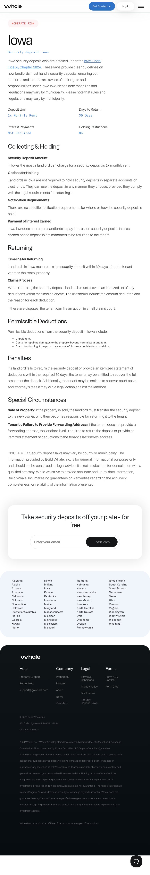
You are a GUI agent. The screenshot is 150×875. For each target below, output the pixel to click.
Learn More (102, 542)
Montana (82, 580)
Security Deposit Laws (89, 701)
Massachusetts (53, 612)
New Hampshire (86, 592)
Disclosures (88, 693)
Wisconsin (115, 619)
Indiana (48, 584)
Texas (112, 596)
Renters (61, 683)
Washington (116, 612)
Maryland (50, 608)
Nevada (81, 588)
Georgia (17, 619)
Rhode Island (117, 580)
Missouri (49, 627)
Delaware (17, 608)
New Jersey (84, 596)
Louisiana (50, 600)
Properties (62, 676)
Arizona (16, 588)
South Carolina (118, 584)
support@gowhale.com (34, 690)
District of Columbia (24, 612)
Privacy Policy (89, 686)
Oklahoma (83, 619)
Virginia (113, 608)
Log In (125, 6)
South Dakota (117, 588)
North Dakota (85, 612)
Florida (16, 616)
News (59, 696)
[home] (13, 6)
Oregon (81, 623)
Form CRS (112, 686)
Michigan (49, 616)
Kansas (48, 592)
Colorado (17, 600)
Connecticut (19, 604)
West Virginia (117, 616)
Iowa (47, 588)
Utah (112, 600)
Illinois (48, 580)
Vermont (114, 604)
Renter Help (27, 683)
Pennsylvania (85, 627)
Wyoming (115, 623)
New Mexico (84, 600)
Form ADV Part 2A (112, 678)
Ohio (79, 616)
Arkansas (17, 592)
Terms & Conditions (87, 678)
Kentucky (50, 596)
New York (82, 604)
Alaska (16, 584)
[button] (102, 6)
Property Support (30, 676)
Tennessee (115, 592)
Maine (48, 604)
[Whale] (30, 657)
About (59, 690)
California (18, 596)
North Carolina (86, 608)
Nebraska (83, 584)
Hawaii (16, 623)
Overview (62, 703)
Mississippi (50, 623)
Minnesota (50, 619)
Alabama (17, 580)
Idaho (15, 627)
